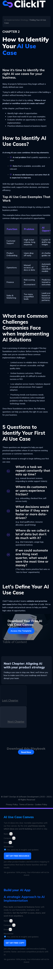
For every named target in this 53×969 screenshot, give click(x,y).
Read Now (26, 752)
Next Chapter (16, 721)
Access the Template (21, 631)
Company (8, 838)
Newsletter (8, 846)
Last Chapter (10, 700)
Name (6, 834)
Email (6, 842)
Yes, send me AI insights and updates (23, 849)
